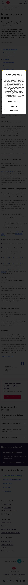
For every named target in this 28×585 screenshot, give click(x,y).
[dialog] (14, 92)
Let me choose (13, 102)
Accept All (14, 110)
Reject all (14, 106)
